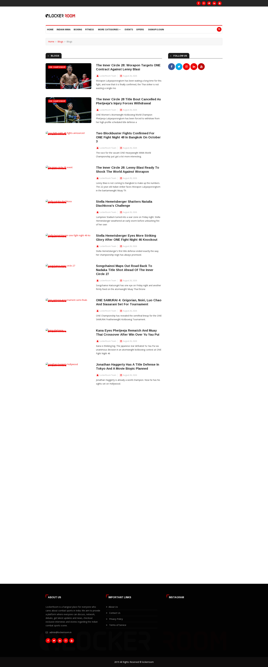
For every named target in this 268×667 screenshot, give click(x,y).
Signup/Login (156, 29)
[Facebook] (199, 3)
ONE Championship (57, 67)
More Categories (108, 29)
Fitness (89, 29)
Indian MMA (64, 29)
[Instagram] (204, 3)
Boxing (78, 29)
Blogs (60, 41)
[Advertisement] (195, 99)
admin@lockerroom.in (60, 632)
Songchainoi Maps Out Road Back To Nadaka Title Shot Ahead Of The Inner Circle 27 (124, 270)
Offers (140, 29)
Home (50, 29)
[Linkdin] (214, 3)
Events (129, 29)
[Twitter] (209, 3)
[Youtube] (220, 3)
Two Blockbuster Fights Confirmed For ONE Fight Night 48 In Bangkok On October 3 (128, 137)
